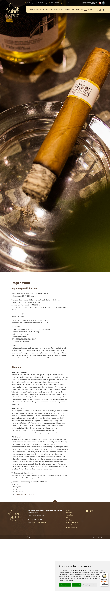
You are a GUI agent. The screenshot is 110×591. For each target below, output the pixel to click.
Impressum (69, 512)
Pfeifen (49, 10)
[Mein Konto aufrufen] (100, 10)
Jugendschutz (69, 520)
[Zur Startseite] (13, 18)
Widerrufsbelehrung (72, 522)
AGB (67, 517)
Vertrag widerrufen (71, 525)
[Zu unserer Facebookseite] (87, 510)
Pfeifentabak (59, 10)
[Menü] (107, 574)
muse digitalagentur (99, 537)
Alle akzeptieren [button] (65, 585)
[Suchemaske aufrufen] (97, 10)
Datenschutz (69, 515)
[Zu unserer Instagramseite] (91, 510)
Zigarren (31, 10)
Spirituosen (69, 10)
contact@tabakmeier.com (39, 522)
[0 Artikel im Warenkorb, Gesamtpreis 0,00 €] (104, 10)
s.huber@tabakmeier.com (25, 494)
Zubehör (79, 10)
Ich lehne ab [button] (76, 585)
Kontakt (68, 510)
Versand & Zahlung (71, 527)
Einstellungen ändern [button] (89, 585)
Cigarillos (40, 10)
